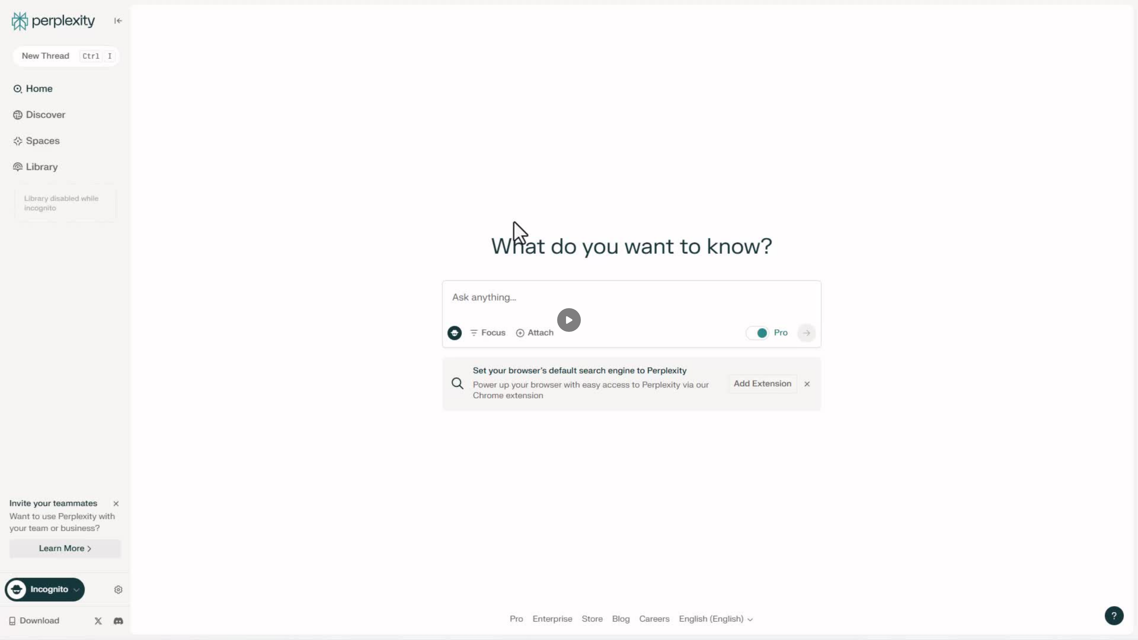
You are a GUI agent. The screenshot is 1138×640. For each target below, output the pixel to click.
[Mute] (56, 632)
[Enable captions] (1082, 632)
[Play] (32, 632)
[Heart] (569, 632)
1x (1106, 630)
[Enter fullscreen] (1130, 632)
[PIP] (1118, 632)
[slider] (569, 622)
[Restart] (8, 632)
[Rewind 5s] (20, 632)
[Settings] (1094, 632)
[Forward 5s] (44, 632)
